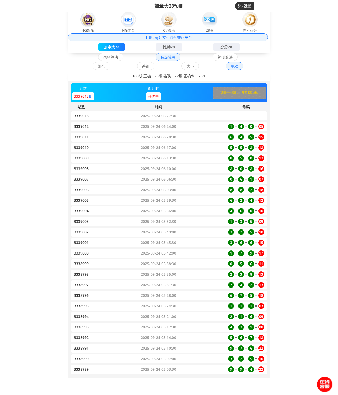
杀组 (145, 66)
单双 (234, 66)
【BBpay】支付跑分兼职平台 (168, 37)
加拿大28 (111, 46)
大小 (190, 66)
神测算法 (225, 57)
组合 (101, 66)
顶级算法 (168, 57)
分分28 (226, 46)
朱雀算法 (110, 57)
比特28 (169, 46)
